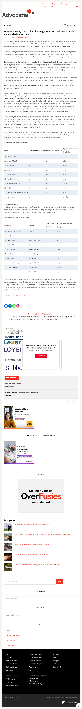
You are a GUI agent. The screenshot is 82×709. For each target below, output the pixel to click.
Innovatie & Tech (12, 664)
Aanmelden (41, 356)
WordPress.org (11, 646)
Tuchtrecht (9, 670)
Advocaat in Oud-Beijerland (14, 384)
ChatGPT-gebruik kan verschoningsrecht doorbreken (32, 544)
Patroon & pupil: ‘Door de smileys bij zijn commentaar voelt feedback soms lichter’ (43, 534)
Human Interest (11, 661)
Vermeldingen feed (12, 635)
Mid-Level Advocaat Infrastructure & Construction (21, 393)
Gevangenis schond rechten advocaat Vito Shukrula (32, 525)
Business (9, 657)
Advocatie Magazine (36, 664)
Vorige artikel (34, 314)
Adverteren (10, 682)
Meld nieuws (10, 679)
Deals (16, 295)
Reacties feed (11, 640)
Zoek (60, 581)
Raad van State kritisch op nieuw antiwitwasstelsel (32, 554)
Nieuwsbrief (46, 4)
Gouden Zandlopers (36, 654)
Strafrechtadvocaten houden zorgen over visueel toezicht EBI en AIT (38, 564)
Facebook (56, 654)
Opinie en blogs (11, 667)
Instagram (56, 661)
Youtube (55, 664)
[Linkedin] (10, 306)
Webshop (64, 4)
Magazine (55, 4)
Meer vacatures (71, 401)
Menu (9, 26)
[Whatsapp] (14, 306)
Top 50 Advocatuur (35, 657)
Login (8, 630)
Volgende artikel (47, 314)
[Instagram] (18, 306)
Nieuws (24, 295)
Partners (32, 670)
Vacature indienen (12, 685)
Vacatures (32, 667)
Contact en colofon (48, 6)
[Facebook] (6, 306)
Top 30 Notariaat (35, 661)
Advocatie (18, 13)
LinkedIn (55, 657)
